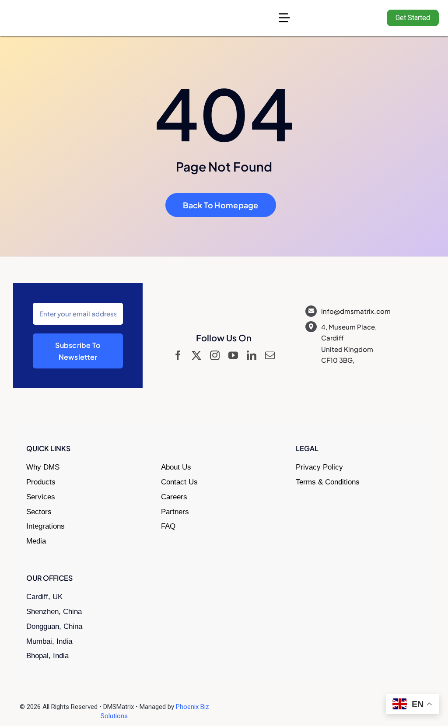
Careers (174, 497)
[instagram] (215, 355)
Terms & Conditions (328, 482)
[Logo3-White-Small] (54, 13)
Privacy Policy (319, 467)
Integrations (45, 526)
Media (36, 541)
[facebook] (178, 355)
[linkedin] (251, 355)
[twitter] (196, 355)
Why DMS (43, 467)
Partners (175, 512)
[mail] (270, 355)
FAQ (168, 526)
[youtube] (233, 355)
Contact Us (179, 482)
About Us (176, 467)
